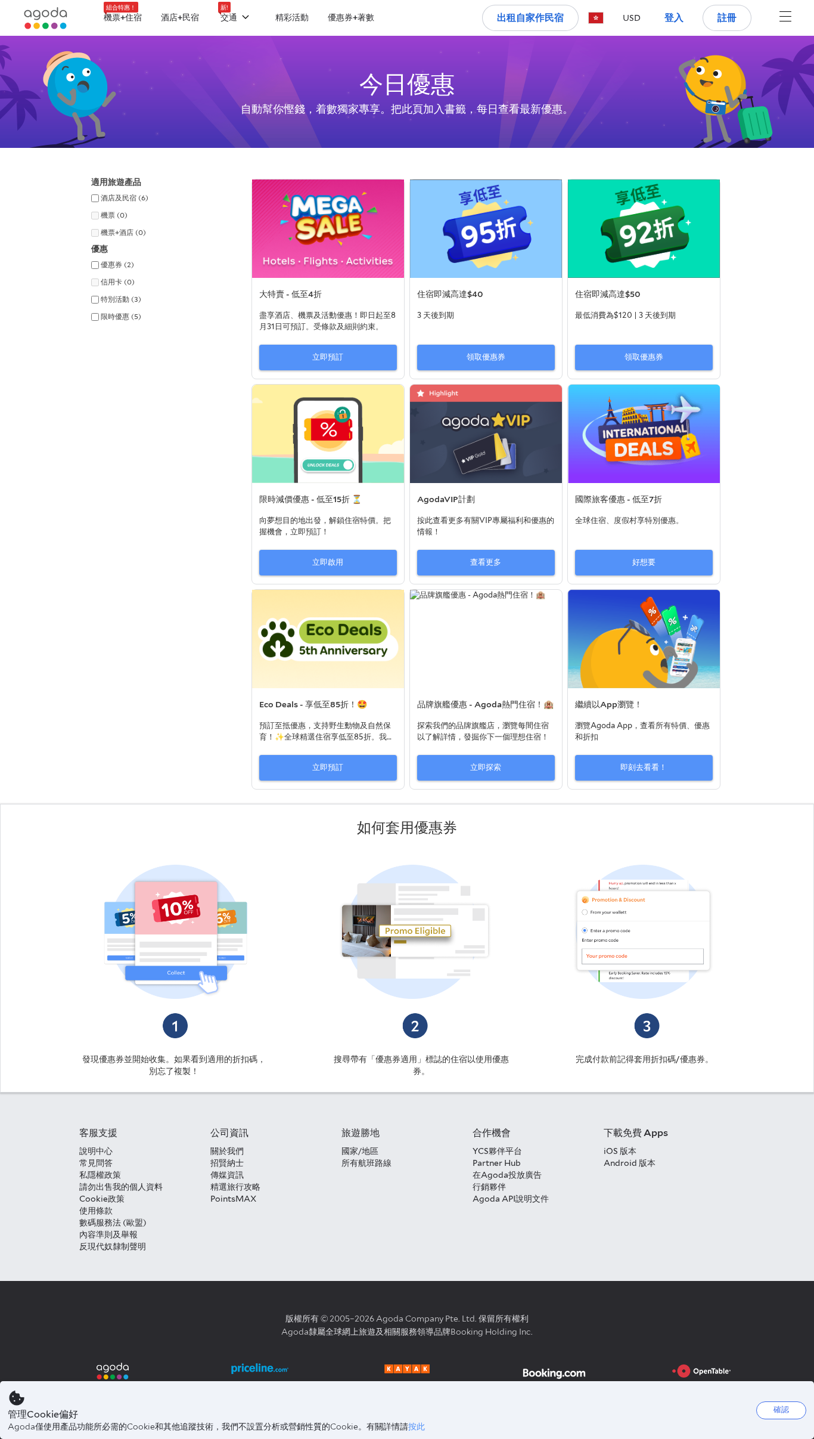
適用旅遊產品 (116, 182)
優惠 (99, 248)
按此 (416, 1426)
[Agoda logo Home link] (46, 18)
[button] (596, 17)
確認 (781, 1409)
